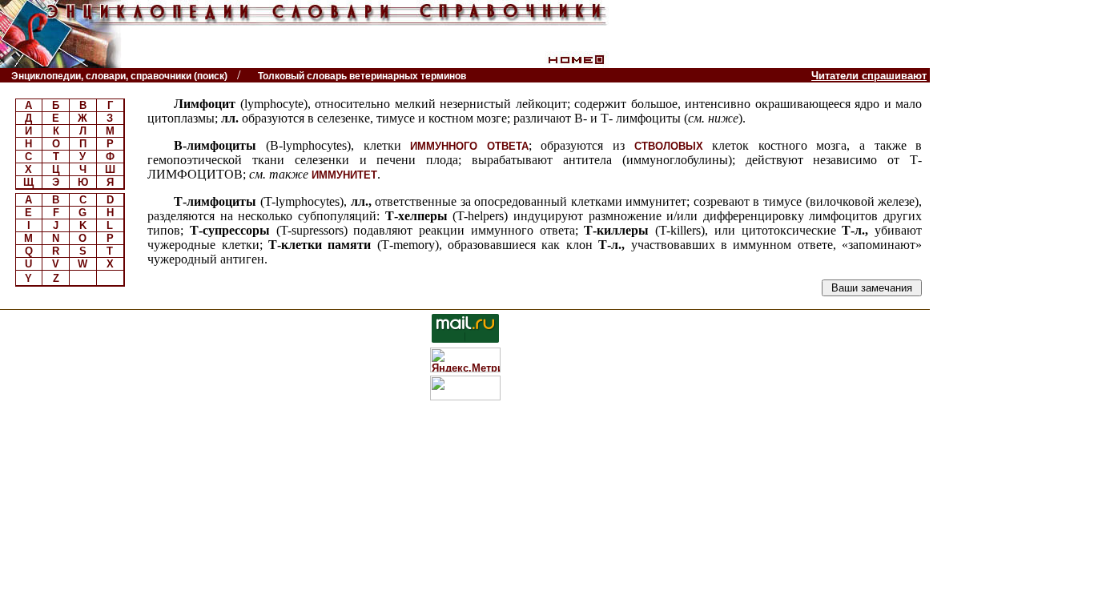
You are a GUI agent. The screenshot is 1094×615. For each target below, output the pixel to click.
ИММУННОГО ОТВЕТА (469, 146)
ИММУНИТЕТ (344, 175)
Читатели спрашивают (869, 76)
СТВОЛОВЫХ (668, 146)
